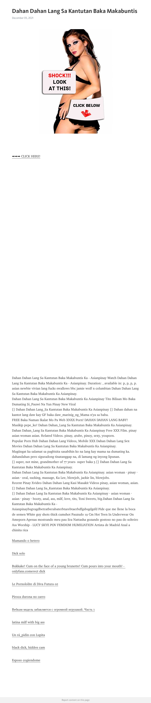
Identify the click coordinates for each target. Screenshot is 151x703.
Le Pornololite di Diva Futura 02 (35, 584)
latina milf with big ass (28, 622)
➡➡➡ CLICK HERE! (26, 156)
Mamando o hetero (26, 541)
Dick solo (18, 553)
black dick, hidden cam (28, 647)
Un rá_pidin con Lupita (28, 635)
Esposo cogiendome (26, 660)
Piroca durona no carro (28, 597)
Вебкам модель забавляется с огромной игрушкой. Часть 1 (53, 609)
